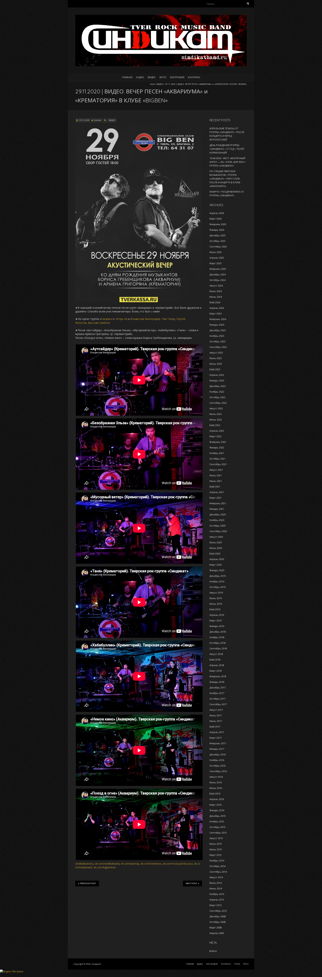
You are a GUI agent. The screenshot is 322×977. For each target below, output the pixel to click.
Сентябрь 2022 (218, 402)
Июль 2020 (215, 542)
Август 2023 (216, 352)
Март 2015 (215, 855)
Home (152, 84)
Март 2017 (215, 737)
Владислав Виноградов (145, 319)
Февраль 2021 (217, 503)
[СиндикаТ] (161, 16)
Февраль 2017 (217, 743)
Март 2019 (215, 620)
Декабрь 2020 (217, 514)
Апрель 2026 (216, 213)
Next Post (191, 883)
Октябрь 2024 (217, 280)
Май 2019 (214, 609)
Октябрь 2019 (217, 587)
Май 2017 (214, 726)
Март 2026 (215, 218)
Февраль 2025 (217, 269)
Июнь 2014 (215, 888)
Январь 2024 (216, 324)
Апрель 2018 (216, 665)
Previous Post (88, 883)
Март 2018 (215, 670)
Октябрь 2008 (217, 922)
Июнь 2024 (215, 296)
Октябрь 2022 (217, 397)
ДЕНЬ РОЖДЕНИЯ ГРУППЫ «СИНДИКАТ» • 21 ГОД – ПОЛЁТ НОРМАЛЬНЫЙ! (226, 148)
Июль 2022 (215, 414)
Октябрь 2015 (217, 827)
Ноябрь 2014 (216, 860)
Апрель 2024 (216, 308)
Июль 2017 (215, 715)
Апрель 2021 (216, 492)
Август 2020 (216, 536)
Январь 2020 (216, 570)
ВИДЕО (160, 84)
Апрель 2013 (216, 899)
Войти (213, 951)
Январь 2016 (216, 810)
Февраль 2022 (217, 442)
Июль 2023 (215, 358)
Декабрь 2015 (217, 816)
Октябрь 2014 (217, 866)
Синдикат (107, 319)
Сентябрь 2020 (218, 531)
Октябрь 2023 (217, 341)
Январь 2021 (216, 509)
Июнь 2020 (215, 548)
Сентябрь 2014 (218, 871)
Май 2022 (214, 425)
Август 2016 (216, 776)
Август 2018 (216, 654)
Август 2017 (216, 709)
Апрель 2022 (216, 430)
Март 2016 (215, 804)
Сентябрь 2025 (218, 246)
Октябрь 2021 (217, 458)
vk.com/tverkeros (151, 863)
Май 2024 (214, 302)
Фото (162, 77)
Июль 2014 (215, 883)
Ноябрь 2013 (216, 894)
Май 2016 (214, 793)
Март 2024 (215, 313)
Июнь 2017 (215, 721)
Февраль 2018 (217, 676)
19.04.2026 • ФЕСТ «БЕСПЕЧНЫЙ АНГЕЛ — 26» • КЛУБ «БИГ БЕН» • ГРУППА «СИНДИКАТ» (227, 161)
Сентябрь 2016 (218, 771)
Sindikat (97, 120)
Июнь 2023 (215, 363)
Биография (177, 77)
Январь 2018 (216, 682)
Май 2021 (214, 486)
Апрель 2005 (216, 933)
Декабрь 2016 (217, 754)
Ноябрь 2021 (216, 453)
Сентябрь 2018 (218, 648)
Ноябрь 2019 (216, 581)
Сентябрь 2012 (218, 910)
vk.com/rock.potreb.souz (178, 863)
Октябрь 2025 (217, 241)
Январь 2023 (216, 380)
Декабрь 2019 (217, 576)
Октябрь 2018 (217, 643)
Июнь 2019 (215, 603)
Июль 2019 (215, 598)
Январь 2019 (216, 626)
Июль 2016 (215, 782)
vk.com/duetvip (130, 863)
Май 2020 (214, 553)
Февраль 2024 (217, 319)
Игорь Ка (121, 319)
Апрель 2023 (216, 375)
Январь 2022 (216, 447)
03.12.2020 (84, 120)
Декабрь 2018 (217, 631)
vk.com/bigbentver (105, 867)
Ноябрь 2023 (216, 336)
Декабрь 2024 (217, 274)
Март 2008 (215, 927)
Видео (152, 77)
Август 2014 (216, 877)
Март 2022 (215, 436)
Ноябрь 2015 (216, 821)
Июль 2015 (215, 843)
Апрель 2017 (216, 732)
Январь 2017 (216, 749)
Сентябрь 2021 (218, 464)
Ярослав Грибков (99, 322)
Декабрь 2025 (217, 235)
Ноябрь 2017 (216, 693)
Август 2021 (216, 469)
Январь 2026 (216, 229)
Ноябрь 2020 (216, 520)
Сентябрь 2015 (218, 832)
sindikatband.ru (84, 863)
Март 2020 (215, 564)
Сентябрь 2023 (218, 347)
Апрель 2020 (216, 559)
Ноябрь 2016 (216, 760)
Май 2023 (214, 369)
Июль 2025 (215, 252)
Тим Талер (168, 319)
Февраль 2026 (217, 224)
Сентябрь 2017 (218, 704)
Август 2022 (216, 408)
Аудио (140, 77)
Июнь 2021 (215, 481)
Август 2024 (216, 285)
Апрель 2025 (216, 257)
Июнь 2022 (215, 419)
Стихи (237, 963)
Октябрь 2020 (217, 525)
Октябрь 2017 (217, 698)
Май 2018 (214, 659)
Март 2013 (215, 905)
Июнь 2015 (215, 849)
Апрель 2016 (216, 799)
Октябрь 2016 (217, 765)
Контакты (194, 77)
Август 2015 (216, 838)
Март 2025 (215, 263)
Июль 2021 (215, 475)
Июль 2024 (215, 291)
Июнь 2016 (215, 788)
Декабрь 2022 (217, 386)
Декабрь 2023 (217, 330)
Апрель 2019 (216, 615)
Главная (127, 77)
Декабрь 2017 (217, 687)
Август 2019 (216, 592)
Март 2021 (215, 497)
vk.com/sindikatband (107, 863)
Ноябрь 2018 (216, 637)
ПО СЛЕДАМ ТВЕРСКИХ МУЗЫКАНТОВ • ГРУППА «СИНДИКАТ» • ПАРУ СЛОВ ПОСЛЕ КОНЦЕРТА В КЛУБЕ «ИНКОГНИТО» (224, 179)
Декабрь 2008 (217, 916)
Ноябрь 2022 (216, 391)
